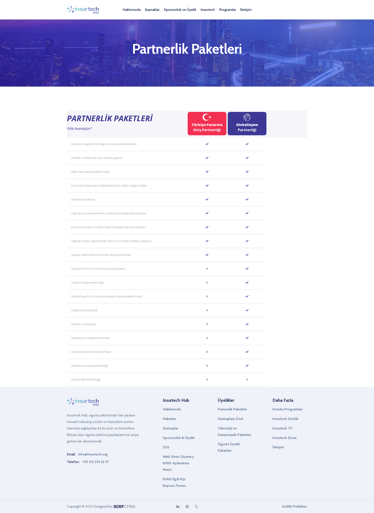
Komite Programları (287, 409)
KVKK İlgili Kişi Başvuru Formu (174, 482)
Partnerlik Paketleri (232, 409)
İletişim (245, 9)
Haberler (169, 419)
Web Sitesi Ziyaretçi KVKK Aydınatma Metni (178, 463)
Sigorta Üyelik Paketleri (229, 447)
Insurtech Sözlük (285, 419)
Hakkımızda (172, 409)
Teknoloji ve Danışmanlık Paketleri (234, 431)
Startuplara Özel (230, 419)
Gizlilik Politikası (294, 506)
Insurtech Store (284, 438)
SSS (166, 447)
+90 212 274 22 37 (95, 462)
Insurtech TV (282, 428)
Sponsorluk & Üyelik (179, 438)
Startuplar (170, 428)
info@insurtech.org (93, 454)
